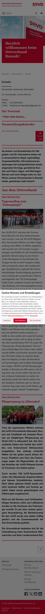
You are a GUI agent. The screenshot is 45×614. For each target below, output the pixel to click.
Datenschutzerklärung (16, 315)
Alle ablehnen (20, 320)
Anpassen (6, 320)
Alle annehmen (35, 320)
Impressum (34, 315)
